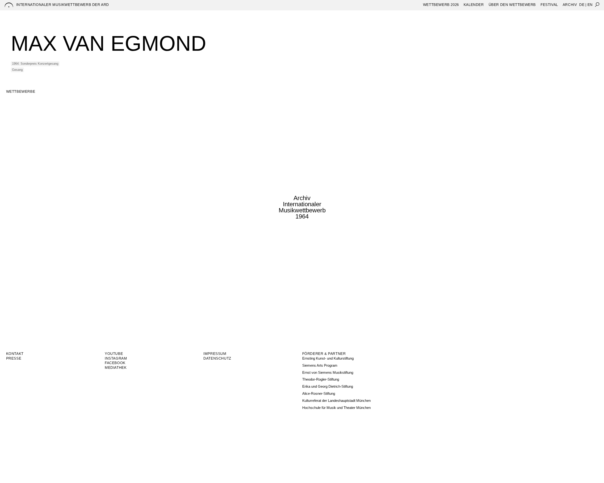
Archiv (570, 5)
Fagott (395, 14)
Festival (549, 5)
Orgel (414, 14)
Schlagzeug (439, 14)
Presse (13, 358)
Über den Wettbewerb (512, 5)
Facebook (115, 363)
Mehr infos (23, 232)
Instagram (116, 358)
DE (581, 5)
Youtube (114, 354)
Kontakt (15, 354)
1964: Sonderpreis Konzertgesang (35, 63)
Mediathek (115, 367)
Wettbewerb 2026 (441, 5)
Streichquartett (475, 14)
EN (590, 5)
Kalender (474, 5)
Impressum (214, 354)
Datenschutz (217, 358)
